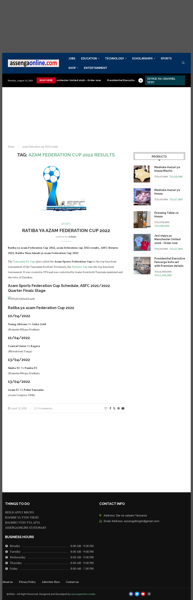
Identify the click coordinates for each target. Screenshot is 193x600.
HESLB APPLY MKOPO (19, 512)
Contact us (72, 582)
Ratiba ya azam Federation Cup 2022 (66, 230)
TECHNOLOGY (114, 58)
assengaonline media (83, 594)
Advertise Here (51, 582)
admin (72, 236)
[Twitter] (137, 594)
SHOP (72, 67)
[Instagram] (149, 594)
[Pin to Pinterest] (118, 408)
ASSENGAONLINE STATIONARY (25, 527)
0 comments (45, 408)
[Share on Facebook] (110, 408)
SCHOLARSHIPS (142, 58)
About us (7, 582)
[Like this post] (105, 408)
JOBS (71, 58)
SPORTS (166, 58)
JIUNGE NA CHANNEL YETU (161, 80)
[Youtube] (143, 594)
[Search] (183, 63)
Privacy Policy (27, 582)
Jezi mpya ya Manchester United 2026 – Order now (60, 80)
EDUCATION (89, 58)
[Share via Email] (123, 408)
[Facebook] (131, 594)
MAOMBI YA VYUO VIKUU (21, 517)
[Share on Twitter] (114, 408)
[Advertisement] (96, 26)
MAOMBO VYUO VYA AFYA (22, 522)
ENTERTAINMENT (95, 67)
